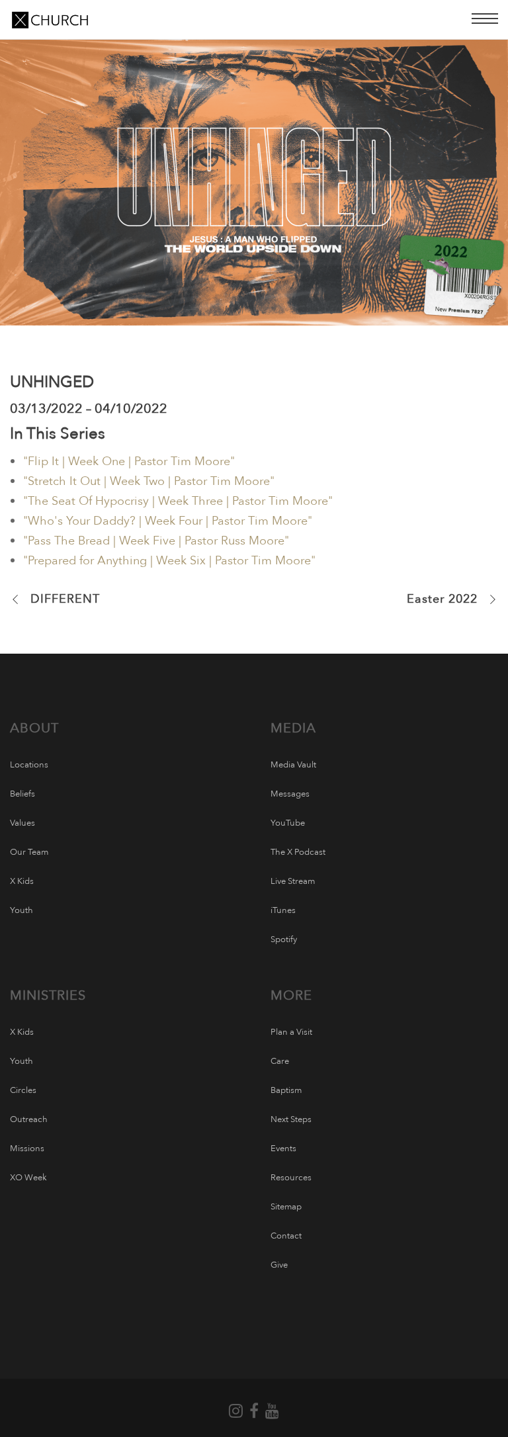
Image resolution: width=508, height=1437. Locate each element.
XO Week (28, 1178)
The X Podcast (298, 852)
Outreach (29, 1119)
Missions (27, 1148)
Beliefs (22, 794)
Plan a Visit (291, 1032)
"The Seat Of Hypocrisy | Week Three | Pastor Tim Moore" (178, 501)
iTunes (283, 910)
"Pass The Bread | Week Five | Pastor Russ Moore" (156, 541)
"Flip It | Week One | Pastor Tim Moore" (129, 461)
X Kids (22, 881)
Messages (290, 794)
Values (22, 823)
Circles (23, 1090)
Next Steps (291, 1119)
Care (280, 1061)
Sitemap (286, 1207)
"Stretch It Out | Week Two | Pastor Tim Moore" (149, 481)
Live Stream (293, 881)
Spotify (284, 939)
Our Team (29, 852)
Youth (21, 910)
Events (283, 1148)
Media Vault (293, 765)
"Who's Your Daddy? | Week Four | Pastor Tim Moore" (167, 521)
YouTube (288, 823)
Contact (286, 1236)
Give (279, 1265)
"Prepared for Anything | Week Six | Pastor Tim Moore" (169, 560)
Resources (291, 1178)
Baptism (286, 1090)
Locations (29, 765)
